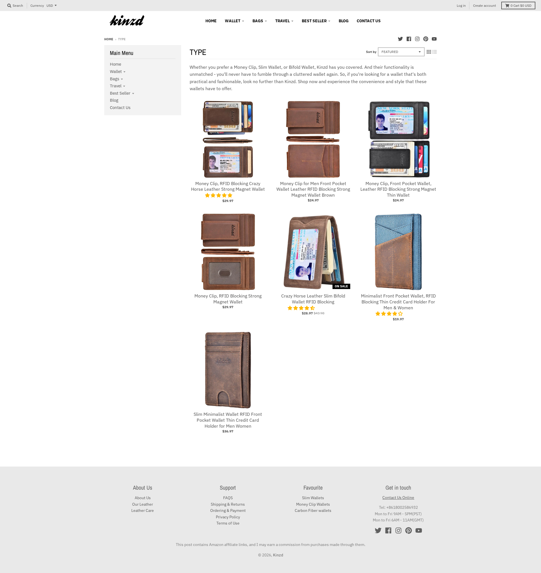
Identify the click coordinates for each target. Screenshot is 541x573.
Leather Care (142, 510)
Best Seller (120, 93)
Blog (114, 100)
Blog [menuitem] (344, 20)
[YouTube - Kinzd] (434, 38)
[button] (219, 195)
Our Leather (142, 504)
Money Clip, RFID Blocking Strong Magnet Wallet (227, 299)
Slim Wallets (313, 497)
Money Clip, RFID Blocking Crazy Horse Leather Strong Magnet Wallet (228, 186)
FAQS (228, 497)
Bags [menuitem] (257, 20)
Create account (484, 5)
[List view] (434, 51)
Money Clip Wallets (313, 504)
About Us (143, 497)
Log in (461, 5)
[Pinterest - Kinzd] (425, 38)
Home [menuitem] (211, 20)
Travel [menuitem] (282, 20)
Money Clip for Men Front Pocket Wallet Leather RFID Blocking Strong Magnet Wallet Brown (313, 189)
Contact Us (120, 107)
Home (108, 39)
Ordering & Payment (228, 510)
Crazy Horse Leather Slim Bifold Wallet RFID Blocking (313, 299)
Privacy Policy (228, 516)
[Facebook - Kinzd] (408, 38)
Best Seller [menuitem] (314, 20)
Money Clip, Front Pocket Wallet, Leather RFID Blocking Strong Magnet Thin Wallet (398, 189)
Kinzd (278, 555)
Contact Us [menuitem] (369, 20)
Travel (115, 85)
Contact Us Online (398, 497)
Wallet (116, 71)
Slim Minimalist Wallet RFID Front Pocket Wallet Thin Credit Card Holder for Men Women (228, 420)
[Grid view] (429, 51)
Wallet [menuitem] (232, 20)
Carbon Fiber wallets (313, 510)
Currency (37, 5)
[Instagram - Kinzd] (417, 38)
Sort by (371, 52)
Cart (521, 5)
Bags (114, 78)
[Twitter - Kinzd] (400, 38)
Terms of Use (228, 523)
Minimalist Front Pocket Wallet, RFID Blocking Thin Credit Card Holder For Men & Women (398, 301)
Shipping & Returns (228, 504)
